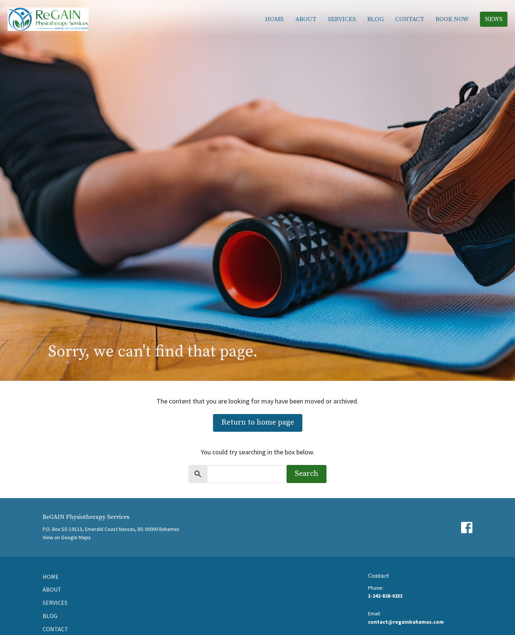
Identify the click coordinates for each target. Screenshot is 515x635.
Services (342, 19)
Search (306, 474)
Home (274, 19)
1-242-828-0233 (385, 595)
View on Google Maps (67, 537)
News (494, 19)
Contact (409, 19)
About (305, 19)
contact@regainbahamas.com (406, 621)
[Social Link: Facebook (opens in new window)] (466, 527)
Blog (375, 19)
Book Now (452, 19)
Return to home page (257, 422)
